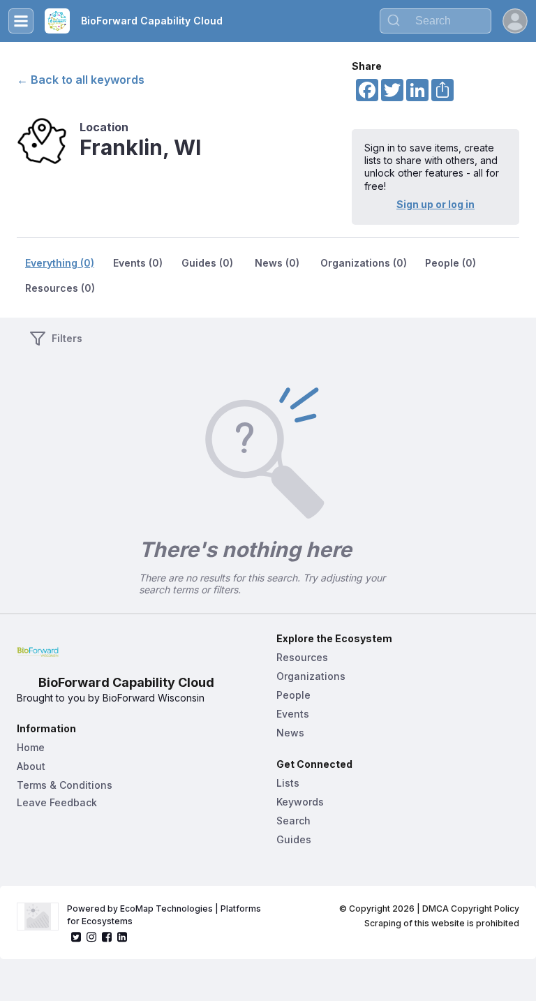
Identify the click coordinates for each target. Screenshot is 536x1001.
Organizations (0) (363, 263)
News (290, 733)
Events (292, 714)
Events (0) (138, 263)
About (31, 766)
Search (293, 820)
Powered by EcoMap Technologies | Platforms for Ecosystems (165, 914)
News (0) (277, 263)
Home (31, 747)
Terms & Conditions (64, 785)
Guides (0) (207, 263)
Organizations (310, 676)
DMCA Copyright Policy (470, 908)
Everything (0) (59, 263)
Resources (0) (60, 288)
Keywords (300, 802)
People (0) (450, 263)
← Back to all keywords (80, 80)
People (293, 695)
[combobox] (435, 21)
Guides (293, 839)
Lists (287, 783)
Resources (302, 657)
